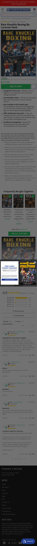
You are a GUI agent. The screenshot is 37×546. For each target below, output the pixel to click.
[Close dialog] (35, 263)
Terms (7, 277)
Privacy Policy (5, 277)
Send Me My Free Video (9, 279)
